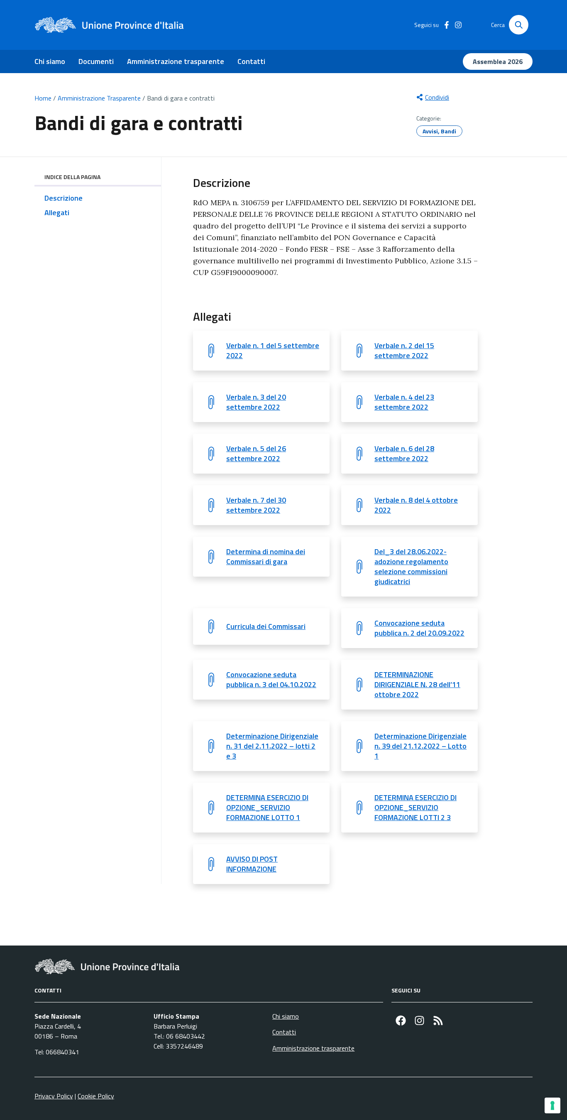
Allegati (56, 212)
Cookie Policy (96, 1096)
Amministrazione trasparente (175, 61)
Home (42, 98)
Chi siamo (49, 61)
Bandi (448, 131)
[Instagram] (419, 1020)
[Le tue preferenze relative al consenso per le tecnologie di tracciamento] (552, 1105)
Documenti (96, 61)
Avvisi (430, 131)
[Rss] (438, 1020)
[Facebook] (400, 1020)
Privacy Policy (53, 1096)
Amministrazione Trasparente (99, 98)
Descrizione (63, 198)
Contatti (251, 61)
